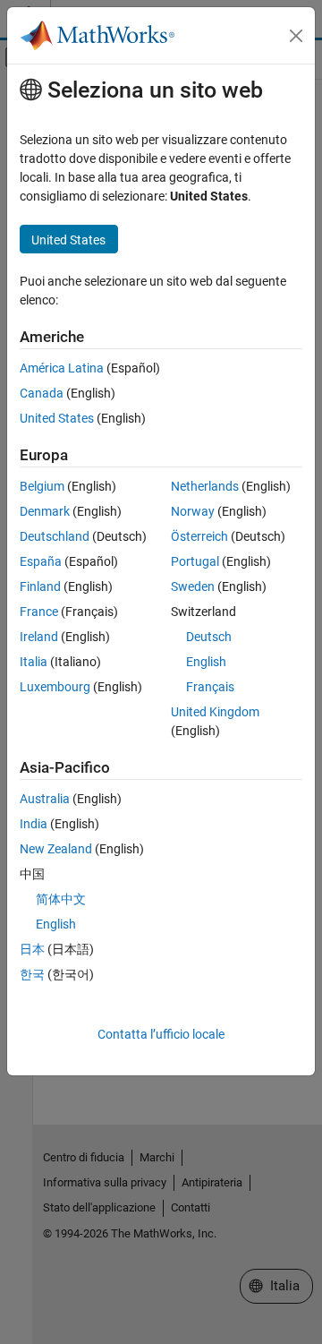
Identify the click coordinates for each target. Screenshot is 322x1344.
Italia (33, 662)
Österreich (199, 536)
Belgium (42, 486)
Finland (40, 586)
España (41, 561)
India (33, 824)
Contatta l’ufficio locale (161, 1034)
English (206, 662)
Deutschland (54, 536)
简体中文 (61, 899)
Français (210, 687)
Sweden (193, 586)
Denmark (45, 511)
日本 (32, 949)
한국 (32, 974)
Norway (193, 511)
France (39, 611)
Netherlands (205, 486)
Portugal (195, 561)
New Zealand (56, 849)
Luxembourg (55, 687)
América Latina (62, 368)
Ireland (39, 636)
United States (57, 418)
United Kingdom (215, 712)
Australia (45, 799)
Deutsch (209, 636)
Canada (42, 393)
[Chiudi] (296, 35)
